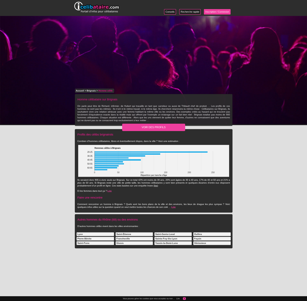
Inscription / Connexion (217, 11)
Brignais (91, 90)
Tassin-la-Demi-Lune (166, 243)
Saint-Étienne (123, 234)
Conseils (170, 11)
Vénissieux (200, 243)
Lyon (80, 234)
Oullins (198, 234)
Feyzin (197, 238)
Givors (120, 243)
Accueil (80, 90)
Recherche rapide (190, 11)
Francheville (123, 238)
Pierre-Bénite (84, 238)
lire (155, 185)
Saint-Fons (83, 243)
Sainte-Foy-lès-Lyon (166, 238)
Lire (109, 191)
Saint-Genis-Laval (165, 234)
